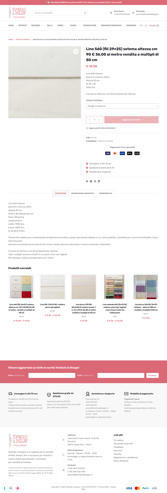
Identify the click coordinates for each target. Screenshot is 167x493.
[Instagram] (17, 488)
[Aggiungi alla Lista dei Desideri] (21, 296)
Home (11, 25)
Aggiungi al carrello (132, 119)
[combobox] (58, 12)
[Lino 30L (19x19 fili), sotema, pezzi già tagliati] (52, 287)
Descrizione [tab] (60, 193)
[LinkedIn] (99, 181)
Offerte (22, 25)
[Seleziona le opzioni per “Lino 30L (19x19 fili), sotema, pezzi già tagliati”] (45, 296)
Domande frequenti (111, 25)
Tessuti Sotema (105, 141)
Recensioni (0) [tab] (105, 193)
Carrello (117, 454)
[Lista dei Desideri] (141, 26)
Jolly (50, 25)
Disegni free (89, 25)
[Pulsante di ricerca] (85, 12)
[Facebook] (87, 181)
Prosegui (152, 375)
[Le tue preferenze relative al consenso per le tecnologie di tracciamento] (4, 488)
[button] (76, 296)
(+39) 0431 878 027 (122, 14)
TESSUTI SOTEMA (94, 100)
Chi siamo (118, 440)
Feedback (131, 25)
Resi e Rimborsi (121, 461)
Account (118, 450)
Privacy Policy (103, 487)
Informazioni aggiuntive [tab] (82, 193)
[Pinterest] (95, 181)
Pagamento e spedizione (126, 457)
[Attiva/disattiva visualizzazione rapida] (28, 296)
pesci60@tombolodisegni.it (147, 14)
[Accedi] (146, 26)
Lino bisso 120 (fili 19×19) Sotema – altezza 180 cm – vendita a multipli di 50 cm (145, 307)
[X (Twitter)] (91, 181)
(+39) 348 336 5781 (76, 471)
